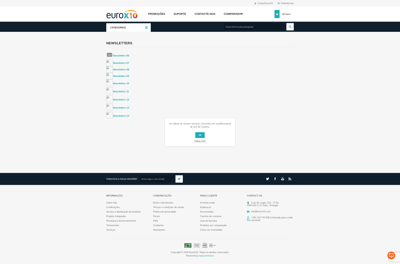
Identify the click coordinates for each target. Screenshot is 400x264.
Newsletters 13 (121, 107)
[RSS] (290, 178)
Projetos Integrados (116, 216)
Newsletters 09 (121, 76)
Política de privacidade (164, 211)
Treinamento (112, 225)
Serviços (110, 229)
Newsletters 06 (121, 55)
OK (200, 135)
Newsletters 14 (121, 115)
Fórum (156, 216)
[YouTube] (282, 178)
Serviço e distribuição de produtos (123, 211)
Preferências (287, 3)
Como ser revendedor (211, 229)
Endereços (205, 207)
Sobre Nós (111, 202)
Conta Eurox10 (265, 3)
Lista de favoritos (208, 220)
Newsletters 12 (121, 99)
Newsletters (159, 229)
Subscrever (179, 179)
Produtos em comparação (213, 225)
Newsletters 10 (121, 83)
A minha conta (207, 202)
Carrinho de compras (211, 216)
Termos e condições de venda (168, 207)
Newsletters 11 (121, 91)
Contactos (158, 225)
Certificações (113, 207)
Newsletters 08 (121, 69)
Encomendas (207, 211)
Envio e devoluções (163, 202)
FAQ (155, 220)
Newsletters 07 (121, 63)
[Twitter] (267, 178)
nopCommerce (206, 255)
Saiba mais (200, 141)
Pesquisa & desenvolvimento (121, 220)
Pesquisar (290, 26)
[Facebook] (275, 178)
